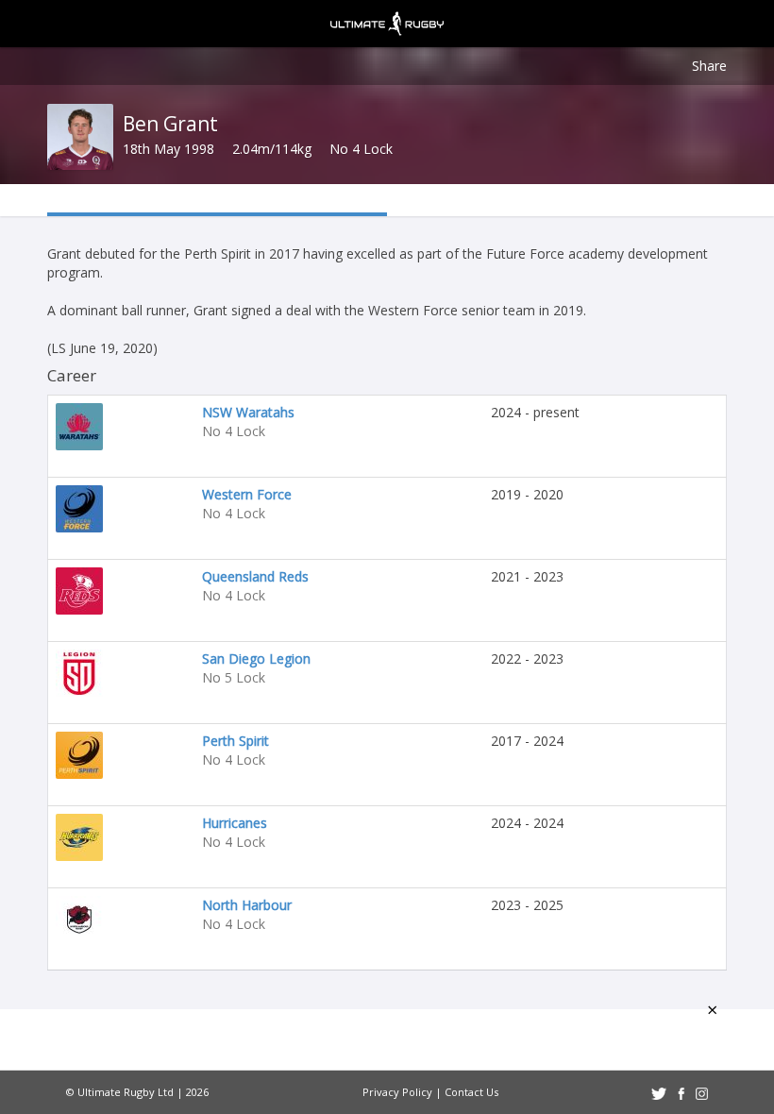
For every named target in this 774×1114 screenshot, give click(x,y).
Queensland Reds (255, 576)
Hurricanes (234, 823)
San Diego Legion (256, 658)
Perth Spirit (235, 741)
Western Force (247, 494)
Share (709, 66)
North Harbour (247, 905)
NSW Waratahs (248, 412)
